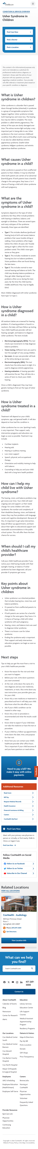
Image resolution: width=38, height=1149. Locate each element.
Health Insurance (9, 806)
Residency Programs (27, 1028)
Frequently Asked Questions (26, 1103)
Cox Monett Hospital (7, 1052)
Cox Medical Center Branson (10, 1045)
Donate (22, 1049)
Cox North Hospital (10, 1065)
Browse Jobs (24, 1080)
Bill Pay (6, 797)
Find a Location (13, 47)
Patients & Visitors (27, 1033)
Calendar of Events (10, 1004)
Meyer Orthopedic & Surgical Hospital (10, 1070)
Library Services (26, 1004)
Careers (6, 815)
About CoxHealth (9, 1000)
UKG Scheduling (9, 1080)
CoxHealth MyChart (11, 819)
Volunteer (23, 1098)
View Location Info (24, 941)
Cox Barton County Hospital (10, 1059)
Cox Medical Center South (10, 1038)
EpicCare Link (8, 1114)
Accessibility (30, 1143)
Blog (4, 1008)
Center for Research (10, 1015)
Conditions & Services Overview (16, 11)
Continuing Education (7, 1126)
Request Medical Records (12, 802)
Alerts (5, 1019)
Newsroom (7, 1011)
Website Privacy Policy (10, 1143)
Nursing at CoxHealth (24, 1086)
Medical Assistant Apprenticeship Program (26, 1021)
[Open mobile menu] (33, 3)
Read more (7, 793)
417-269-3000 (30, 983)
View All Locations (10, 891)
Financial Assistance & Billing (14, 810)
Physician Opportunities (25, 1093)
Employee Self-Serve (10, 1091)
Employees (7, 1076)
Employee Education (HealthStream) (10, 1086)
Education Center (26, 1008)
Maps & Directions (27, 1037)
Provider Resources (10, 1110)
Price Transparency (27, 1057)
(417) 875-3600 (16, 928)
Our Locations (8, 1033)
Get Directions (11, 932)
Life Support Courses (24, 1013)
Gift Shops (24, 1053)
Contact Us (19, 992)
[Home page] (8, 4)
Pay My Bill (24, 1041)
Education (24, 1000)
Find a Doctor (12, 40)
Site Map (22, 1143)
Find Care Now (12, 32)
